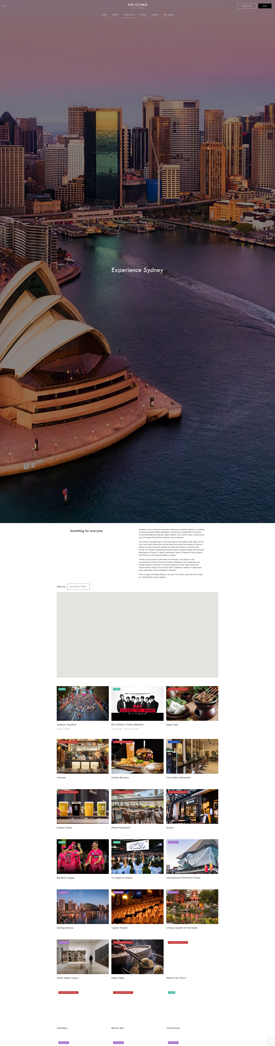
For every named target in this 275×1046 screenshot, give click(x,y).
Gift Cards (168, 15)
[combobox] (78, 587)
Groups (155, 15)
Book (265, 6)
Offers (143, 15)
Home (104, 15)
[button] (179, 634)
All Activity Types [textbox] (78, 587)
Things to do (129, 15)
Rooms (115, 15)
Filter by (61, 586)
